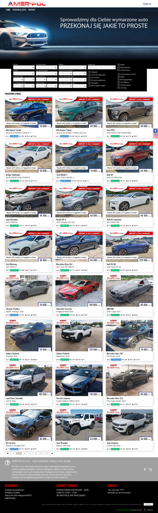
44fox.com (150, 510)
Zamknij (148, 504)
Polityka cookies (12, 492)
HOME (8, 9)
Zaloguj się (146, 3)
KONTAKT (31, 9)
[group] (79, 36)
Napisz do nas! (129, 510)
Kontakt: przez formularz (119, 492)
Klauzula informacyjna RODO (18, 495)
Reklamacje (10, 498)
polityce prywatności (136, 504)
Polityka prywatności (14, 490)
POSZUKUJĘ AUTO (19, 9)
